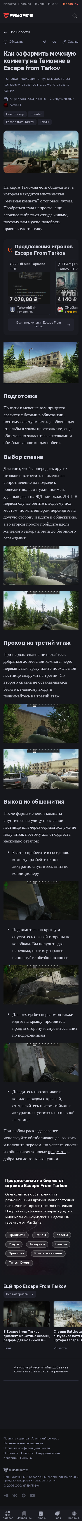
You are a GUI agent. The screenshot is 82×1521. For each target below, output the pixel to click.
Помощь (39, 4)
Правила (24, 4)
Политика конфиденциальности (26, 1448)
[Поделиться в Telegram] (44, 42)
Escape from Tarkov (20, 122)
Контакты (10, 1458)
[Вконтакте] (14, 1497)
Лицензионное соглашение (23, 1443)
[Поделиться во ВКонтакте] (54, 42)
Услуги (14, 1244)
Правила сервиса (16, 1438)
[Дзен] (23, 1497)
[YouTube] (32, 1497)
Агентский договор (45, 1438)
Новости (9, 4)
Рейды (41, 1235)
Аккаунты (37, 1244)
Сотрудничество (48, 1453)
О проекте (11, 1453)
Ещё (51, 4)
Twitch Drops (19, 1263)
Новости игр (15, 114)
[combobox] (74, 15)
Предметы (17, 1235)
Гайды (44, 122)
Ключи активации (48, 1253)
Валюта (61, 1244)
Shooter (36, 114)
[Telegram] (6, 1497)
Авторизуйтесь (27, 1367)
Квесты (62, 1235)
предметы (57, 1151)
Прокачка (16, 1253)
